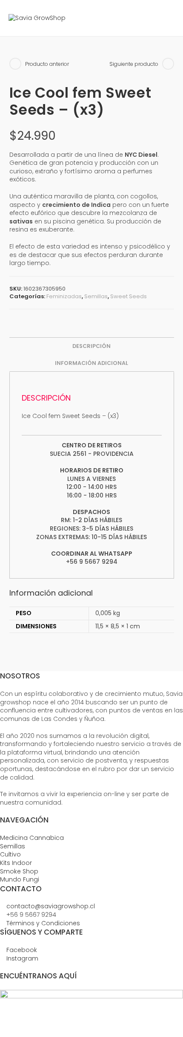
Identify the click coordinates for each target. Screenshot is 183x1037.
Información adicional (91, 363)
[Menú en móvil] (168, 18)
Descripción (91, 346)
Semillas (96, 296)
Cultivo (10, 854)
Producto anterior (47, 64)
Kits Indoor (16, 863)
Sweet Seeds (128, 296)
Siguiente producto (133, 64)
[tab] (91, 346)
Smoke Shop (19, 871)
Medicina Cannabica (32, 838)
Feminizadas (64, 296)
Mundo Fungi (19, 879)
